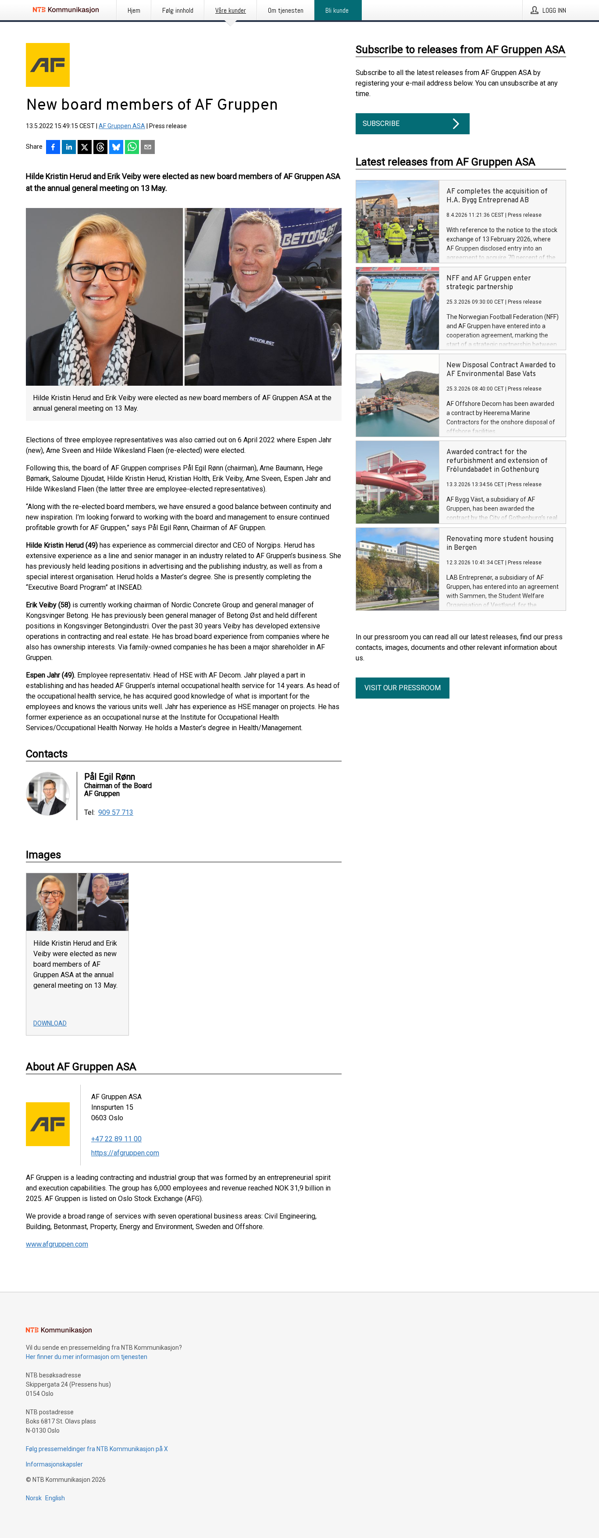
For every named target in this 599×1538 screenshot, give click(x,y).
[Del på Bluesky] (116, 148)
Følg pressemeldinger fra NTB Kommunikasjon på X (97, 1448)
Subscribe (381, 123)
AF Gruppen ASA (122, 125)
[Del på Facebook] (53, 148)
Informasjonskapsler (54, 1464)
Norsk (34, 1498)
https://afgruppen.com (125, 1153)
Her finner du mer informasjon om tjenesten (86, 1356)
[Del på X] (85, 148)
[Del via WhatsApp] (132, 148)
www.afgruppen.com (57, 1244)
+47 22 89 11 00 (116, 1139)
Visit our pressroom (402, 688)
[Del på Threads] (100, 148)
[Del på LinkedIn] (69, 148)
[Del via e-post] (148, 148)
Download (50, 1023)
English (55, 1498)
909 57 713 (115, 813)
